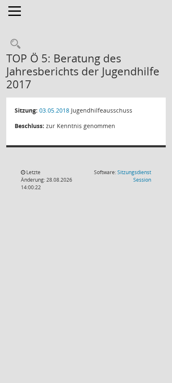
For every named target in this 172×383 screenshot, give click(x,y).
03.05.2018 (54, 110)
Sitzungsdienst (134, 176)
